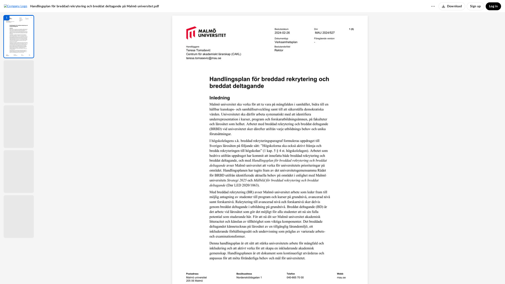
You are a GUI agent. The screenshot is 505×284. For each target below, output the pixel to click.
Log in (493, 6)
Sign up (475, 6)
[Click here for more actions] (433, 6)
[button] (19, 37)
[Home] (15, 6)
